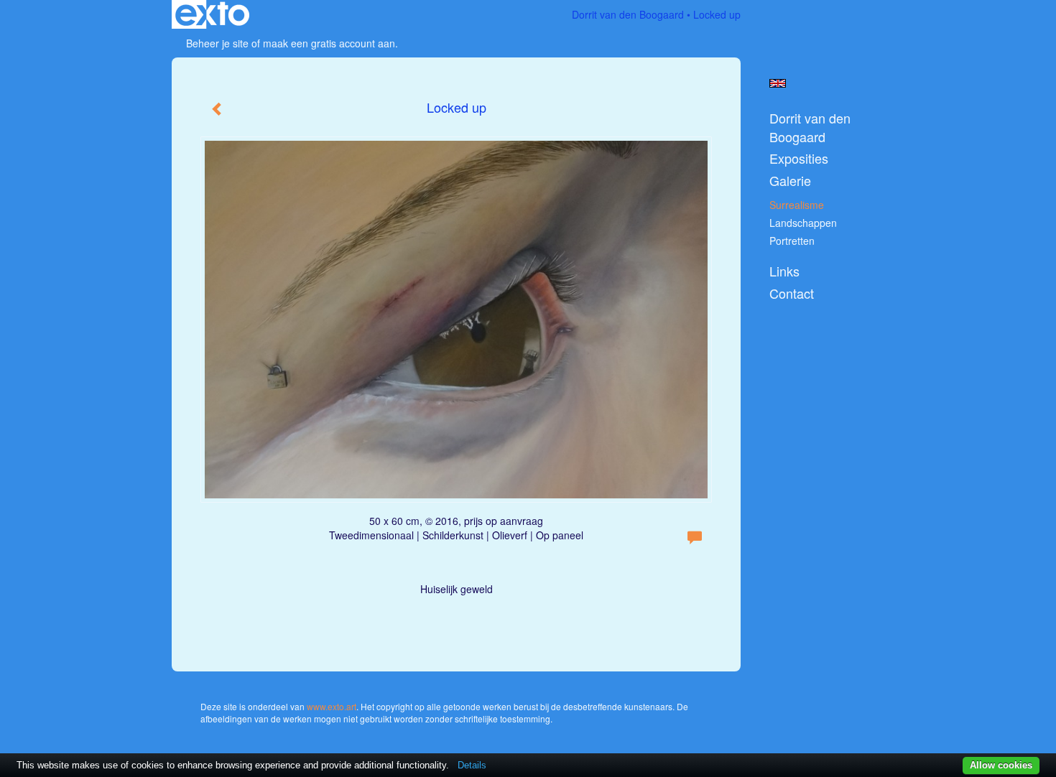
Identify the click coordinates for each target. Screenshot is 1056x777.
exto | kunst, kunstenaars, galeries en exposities (212, 14)
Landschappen (803, 222)
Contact (791, 293)
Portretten (792, 240)
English (777, 83)
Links (784, 271)
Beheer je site (217, 43)
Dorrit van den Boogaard (628, 14)
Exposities (798, 158)
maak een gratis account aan (329, 43)
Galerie (790, 181)
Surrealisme (796, 204)
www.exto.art (331, 706)
